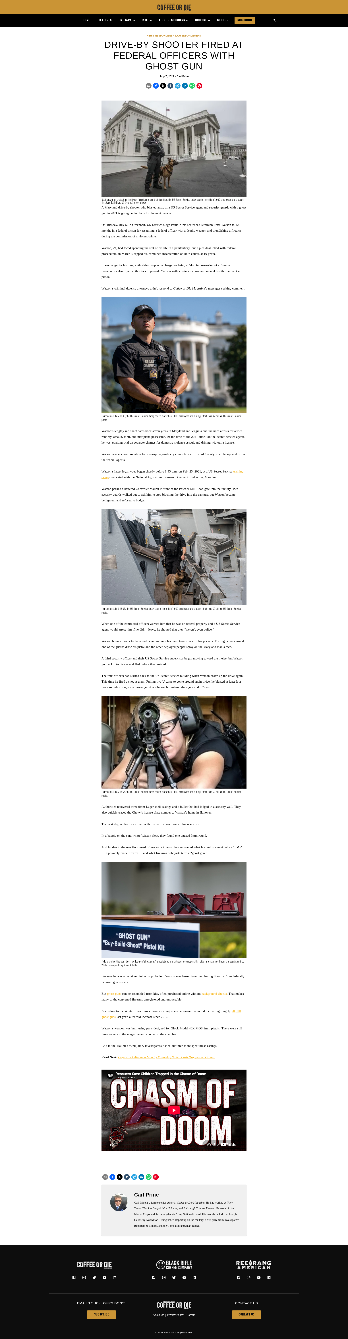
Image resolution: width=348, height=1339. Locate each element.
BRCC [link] (220, 20)
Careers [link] (191, 1314)
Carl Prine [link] (183, 76)
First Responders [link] (172, 20)
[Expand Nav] (132, 20)
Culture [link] (201, 20)
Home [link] (86, 20)
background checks (214, 993)
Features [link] (105, 20)
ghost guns (114, 993)
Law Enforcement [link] (188, 35)
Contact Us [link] (247, 1314)
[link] (174, 8)
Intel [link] (145, 20)
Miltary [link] (126, 20)
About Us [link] (158, 1314)
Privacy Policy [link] (175, 1314)
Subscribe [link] (244, 20)
